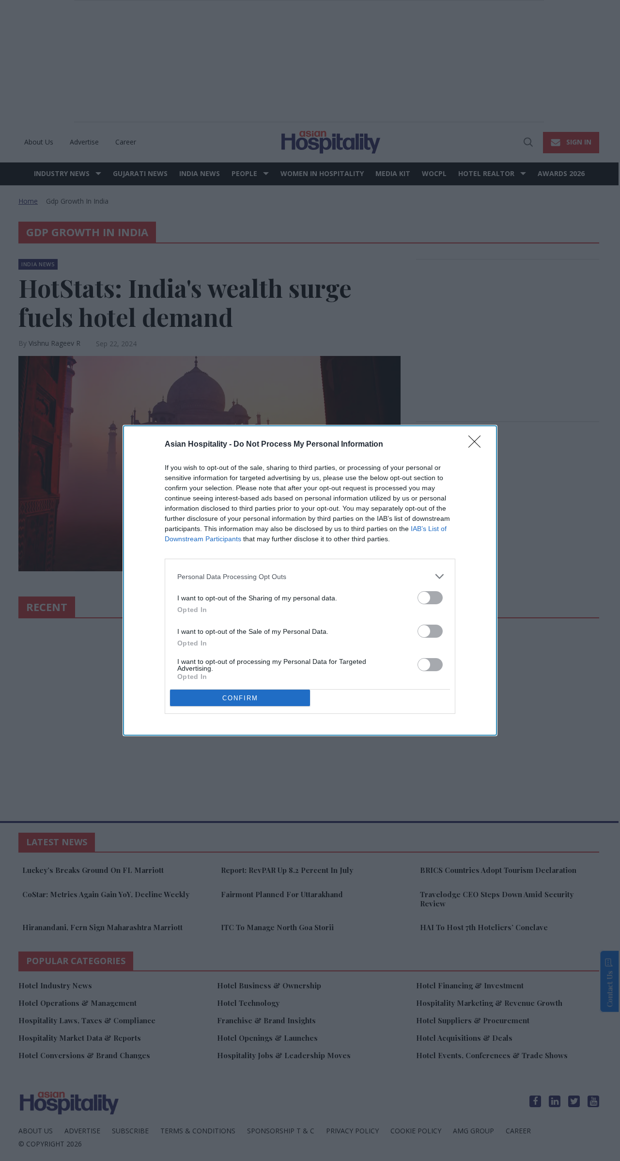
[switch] (430, 597)
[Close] (477, 444)
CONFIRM (240, 698)
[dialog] (310, 580)
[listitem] (310, 576)
